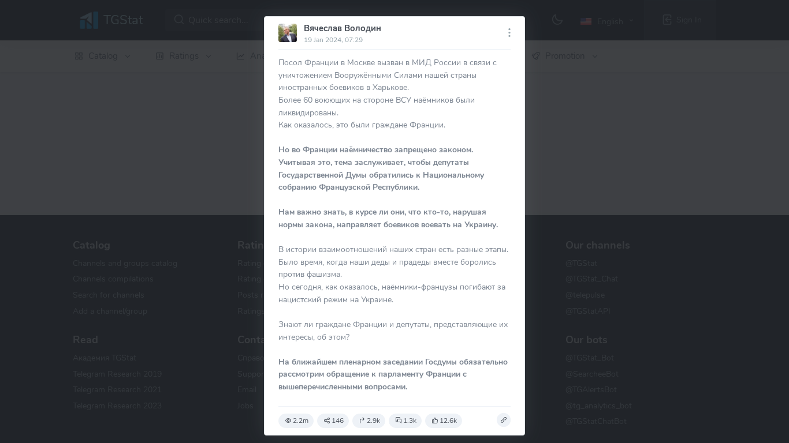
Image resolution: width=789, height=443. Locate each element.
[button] (504, 420)
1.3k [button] (409, 420)
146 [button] (338, 420)
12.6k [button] (448, 420)
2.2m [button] (300, 420)
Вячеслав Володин (342, 28)
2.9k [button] (373, 420)
